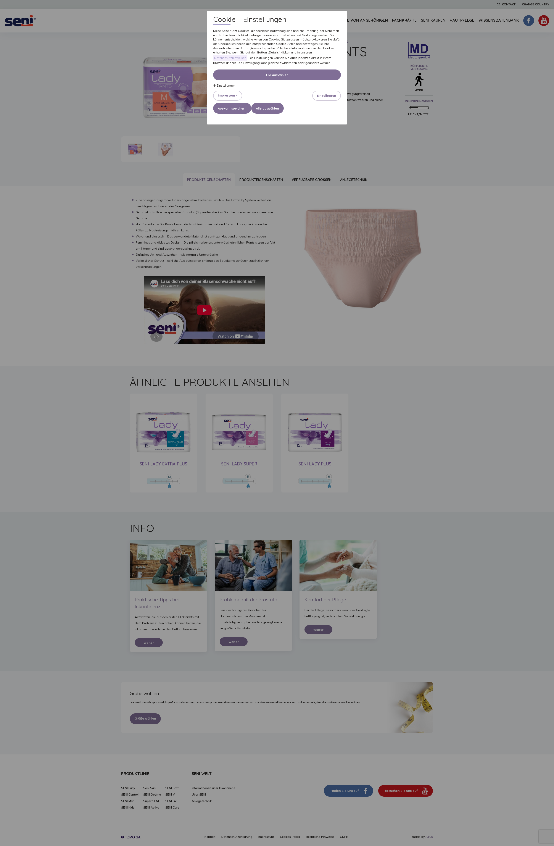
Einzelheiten (326, 96)
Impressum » (227, 95)
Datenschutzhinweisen (230, 58)
